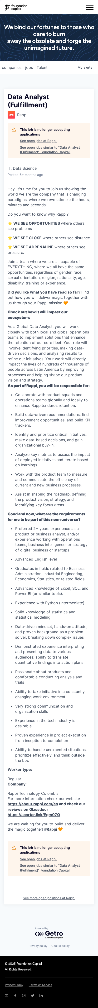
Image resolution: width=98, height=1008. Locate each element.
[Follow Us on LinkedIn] (41, 995)
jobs (29, 67)
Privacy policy (38, 946)
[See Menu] (89, 8)
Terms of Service (40, 985)
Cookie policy (60, 946)
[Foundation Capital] (16, 7)
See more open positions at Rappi (49, 898)
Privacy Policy (14, 985)
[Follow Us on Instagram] (23, 995)
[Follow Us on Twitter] (32, 995)
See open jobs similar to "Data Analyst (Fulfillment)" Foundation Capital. (50, 149)
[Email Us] (6, 995)
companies (11, 67)
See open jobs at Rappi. (38, 141)
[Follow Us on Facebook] (15, 995)
